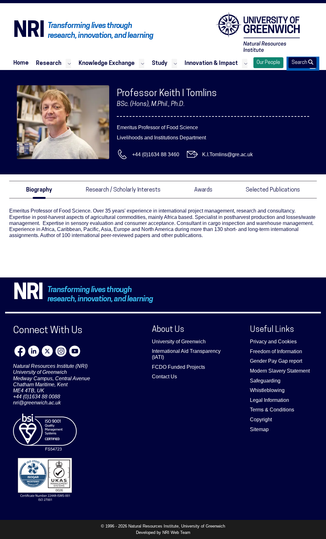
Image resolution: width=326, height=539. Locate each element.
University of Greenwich (179, 341)
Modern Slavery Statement (280, 371)
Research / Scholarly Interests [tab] (123, 190)
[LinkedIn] (33, 351)
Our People (268, 62)
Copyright (261, 419)
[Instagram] (61, 351)
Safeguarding (265, 380)
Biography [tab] (39, 190)
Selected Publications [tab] (273, 190)
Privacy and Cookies (273, 341)
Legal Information (269, 400)
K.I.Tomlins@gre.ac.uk (227, 154)
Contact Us (164, 376)
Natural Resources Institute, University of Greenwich (176, 526)
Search (300, 62)
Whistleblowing (267, 390)
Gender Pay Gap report (276, 361)
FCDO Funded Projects (178, 367)
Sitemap (259, 429)
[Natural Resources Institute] (258, 31)
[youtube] (74, 351)
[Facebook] (19, 351)
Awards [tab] (203, 190)
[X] (47, 351)
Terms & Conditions (272, 409)
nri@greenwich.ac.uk (37, 402)
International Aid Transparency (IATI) (186, 354)
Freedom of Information (276, 351)
